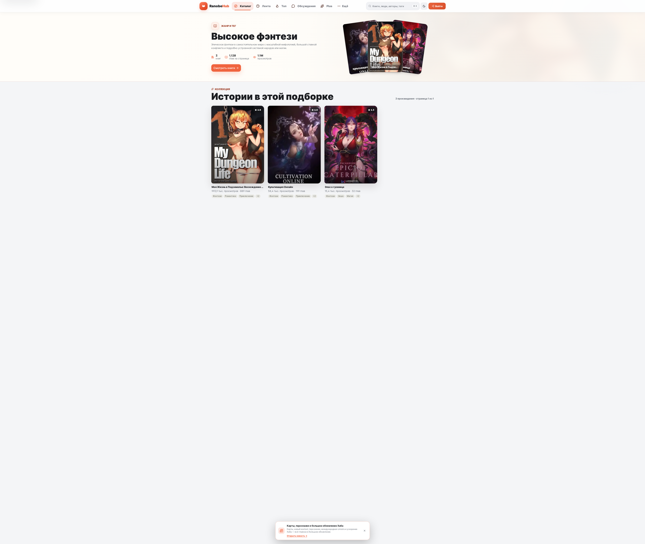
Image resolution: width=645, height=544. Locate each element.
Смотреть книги (224, 68)
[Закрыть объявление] (364, 530)
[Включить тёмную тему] (424, 6)
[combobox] (391, 6)
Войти (439, 6)
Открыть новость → (297, 536)
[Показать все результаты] (369, 6)
